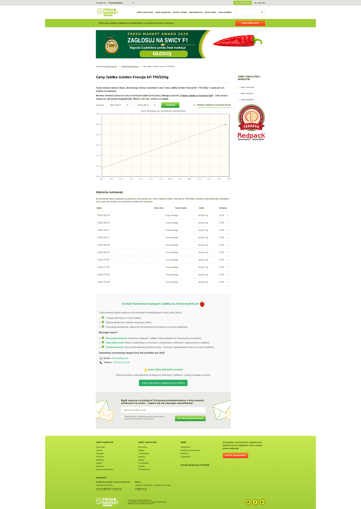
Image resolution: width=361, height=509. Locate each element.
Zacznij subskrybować (190, 418)
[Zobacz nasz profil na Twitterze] (248, 502)
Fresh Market (116, 3)
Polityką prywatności (146, 417)
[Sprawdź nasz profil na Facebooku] (255, 502)
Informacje (195, 12)
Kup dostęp (172, 215)
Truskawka (143, 453)
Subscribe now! (250, 23)
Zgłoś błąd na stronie (194, 465)
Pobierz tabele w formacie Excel (214, 105)
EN (259, 3)
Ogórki (99, 463)
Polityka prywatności (190, 450)
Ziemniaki (100, 447)
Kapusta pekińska (104, 469)
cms (138, 503)
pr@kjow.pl (141, 488)
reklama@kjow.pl (119, 358)
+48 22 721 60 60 (143, 485)
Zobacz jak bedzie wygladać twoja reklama (163, 383)
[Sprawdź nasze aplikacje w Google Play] (262, 502)
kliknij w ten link (140, 98)
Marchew (100, 466)
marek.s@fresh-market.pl (109, 488)
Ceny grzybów (247, 99)
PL (256, 3)
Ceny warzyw (163, 12)
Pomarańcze (144, 469)
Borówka (142, 447)
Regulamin (185, 447)
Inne (183, 442)
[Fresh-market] (107, 12)
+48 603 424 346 (121, 362)
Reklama (184, 453)
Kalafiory (100, 460)
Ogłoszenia (225, 12)
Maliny (141, 460)
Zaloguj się (244, 3)
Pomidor (100, 456)
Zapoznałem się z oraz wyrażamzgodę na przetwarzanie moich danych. (145, 418)
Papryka (100, 453)
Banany (141, 456)
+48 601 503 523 (104, 485)
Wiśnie (141, 466)
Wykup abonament (235, 455)
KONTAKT (101, 477)
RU (264, 3)
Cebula (99, 450)
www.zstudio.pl (147, 503)
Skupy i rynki (180, 12)
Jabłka (141, 450)
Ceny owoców (145, 12)
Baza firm (210, 12)
